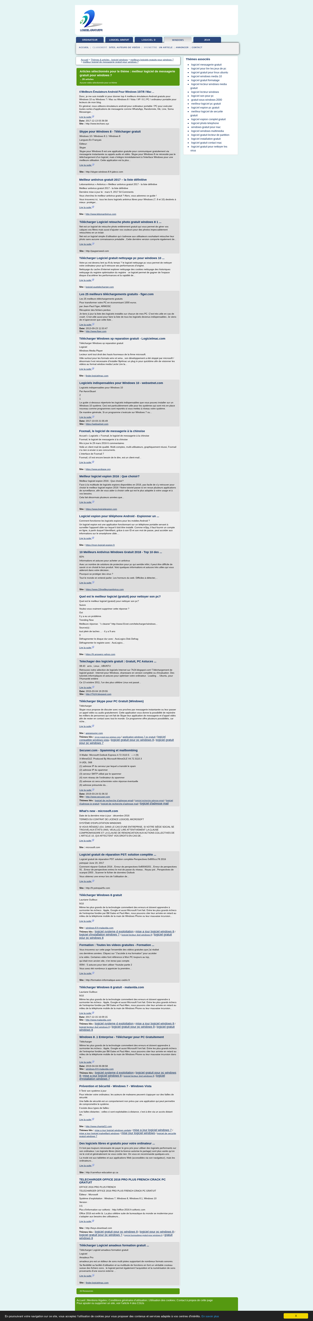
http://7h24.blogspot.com (98, 694)
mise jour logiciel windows (138, 1133)
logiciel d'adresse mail (154, 803)
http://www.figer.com (96, 331)
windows (178, 40)
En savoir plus (210, 1316)
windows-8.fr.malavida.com (99, 927)
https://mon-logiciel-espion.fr (100, 545)
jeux (207, 40)
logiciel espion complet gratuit (208, 119)
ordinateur (89, 40)
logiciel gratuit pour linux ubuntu (209, 72)
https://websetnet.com (97, 424)
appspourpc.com (94, 733)
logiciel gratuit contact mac (206, 142)
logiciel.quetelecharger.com (100, 287)
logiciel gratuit (119, 40)
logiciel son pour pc (202, 95)
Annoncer (182, 47)
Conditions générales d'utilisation (128, 1300)
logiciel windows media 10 (206, 76)
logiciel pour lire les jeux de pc (208, 68)
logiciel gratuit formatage (205, 80)
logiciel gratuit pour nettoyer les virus (208, 148)
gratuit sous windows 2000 (206, 99)
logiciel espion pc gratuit (205, 107)
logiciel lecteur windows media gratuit (208, 86)
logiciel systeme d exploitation (114, 931)
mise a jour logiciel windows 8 (154, 931)
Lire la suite (85, 117)
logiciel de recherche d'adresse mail (119, 803)
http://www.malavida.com (98, 1020)
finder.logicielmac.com (97, 375)
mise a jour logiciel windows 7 (152, 1130)
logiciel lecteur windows (205, 92)
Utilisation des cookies (162, 1300)
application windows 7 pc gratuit (139, 737)
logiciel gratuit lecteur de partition (210, 135)
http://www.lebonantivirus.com (101, 214)
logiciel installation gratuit (206, 138)
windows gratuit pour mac (206, 127)
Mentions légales (97, 1300)
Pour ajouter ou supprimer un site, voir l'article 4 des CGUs (110, 1303)
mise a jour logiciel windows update (113, 1130)
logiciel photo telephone (205, 123)
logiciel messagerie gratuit (206, 64)
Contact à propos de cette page (195, 1300)
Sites (112, 47)
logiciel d (149, 40)
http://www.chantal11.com (99, 1126)
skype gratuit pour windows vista (108, 737)
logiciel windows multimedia (207, 131)
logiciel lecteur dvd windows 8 (136, 934)
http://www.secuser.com (98, 796)
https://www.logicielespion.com (101, 509)
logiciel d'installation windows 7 (99, 934)
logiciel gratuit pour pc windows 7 (100, 1235)
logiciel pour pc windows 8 (157, 1231)
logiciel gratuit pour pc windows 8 (132, 740)
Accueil (84, 47)
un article (166, 47)
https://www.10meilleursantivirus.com (105, 589)
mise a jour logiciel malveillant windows (99, 1133)
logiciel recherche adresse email (149, 800)
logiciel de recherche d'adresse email (114, 800)
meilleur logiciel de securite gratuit (206, 113)
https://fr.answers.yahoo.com (100, 654)
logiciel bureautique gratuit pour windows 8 (143, 1235)
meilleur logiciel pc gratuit (206, 103)
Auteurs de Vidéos (128, 47)
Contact (197, 47)
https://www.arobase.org (98, 469)
